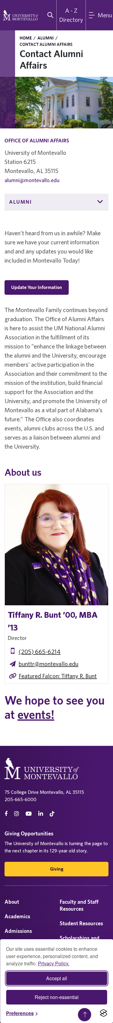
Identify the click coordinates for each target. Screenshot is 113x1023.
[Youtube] (29, 814)
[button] (100, 202)
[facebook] (6, 814)
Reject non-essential (57, 997)
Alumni (45, 38)
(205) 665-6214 (40, 651)
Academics (17, 916)
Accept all (56, 978)
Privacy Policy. (53, 963)
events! (35, 714)
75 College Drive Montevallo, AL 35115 (44, 792)
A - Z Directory (71, 15)
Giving (56, 869)
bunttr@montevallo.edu (48, 663)
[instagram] (16, 814)
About (12, 902)
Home (26, 38)
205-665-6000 (20, 799)
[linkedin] (40, 814)
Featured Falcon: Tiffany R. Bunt (58, 675)
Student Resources (81, 923)
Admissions (18, 931)
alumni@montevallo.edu (32, 180)
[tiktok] (52, 814)
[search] (49, 15)
